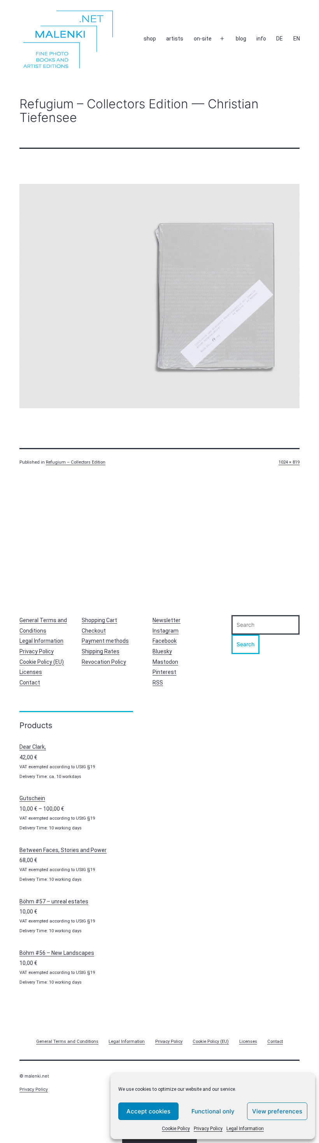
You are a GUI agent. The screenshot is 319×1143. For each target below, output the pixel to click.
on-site (203, 38)
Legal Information (245, 1128)
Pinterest (164, 672)
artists (174, 38)
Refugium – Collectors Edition (75, 462)
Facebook (164, 641)
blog (241, 38)
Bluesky (162, 651)
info (261, 38)
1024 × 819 (289, 462)
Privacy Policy (208, 1128)
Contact (29, 682)
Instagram (165, 631)
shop (150, 38)
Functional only (213, 1111)
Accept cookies (148, 1111)
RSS (157, 682)
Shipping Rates (100, 651)
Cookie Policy (176, 1128)
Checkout (94, 631)
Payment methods (105, 641)
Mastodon (165, 662)
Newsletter (166, 620)
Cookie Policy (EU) (41, 662)
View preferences (277, 1111)
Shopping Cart (99, 620)
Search (245, 644)
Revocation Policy (104, 662)
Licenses (30, 672)
